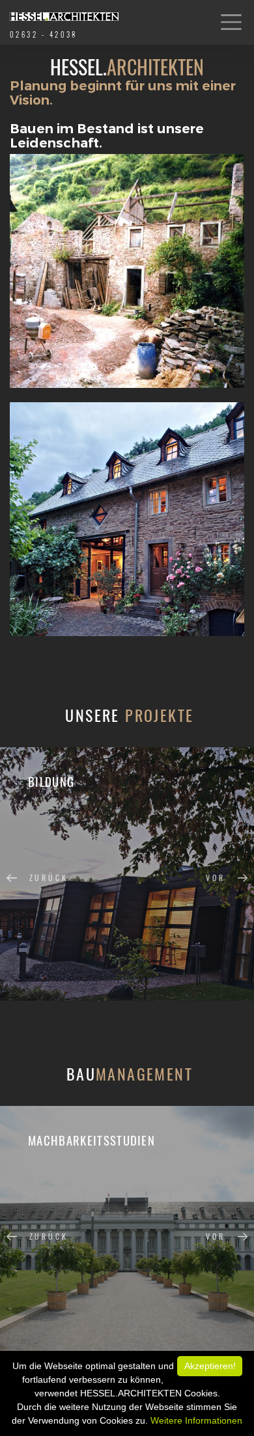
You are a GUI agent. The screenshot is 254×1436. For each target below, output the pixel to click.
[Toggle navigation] (231, 22)
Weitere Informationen (196, 1420)
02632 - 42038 (44, 34)
